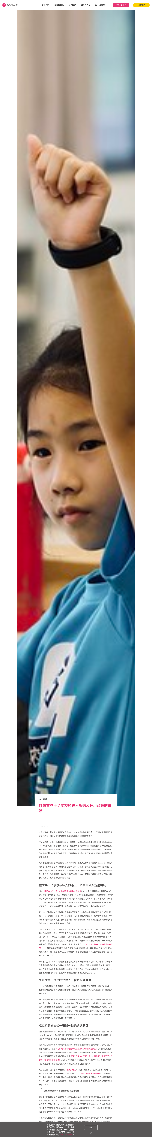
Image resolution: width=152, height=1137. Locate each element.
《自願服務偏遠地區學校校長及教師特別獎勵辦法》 (76, 1049)
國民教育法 (71, 1070)
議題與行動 (59, 5)
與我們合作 (85, 5)
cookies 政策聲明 (66, 1135)
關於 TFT (46, 5)
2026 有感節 (100, 5)
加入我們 (72, 5)
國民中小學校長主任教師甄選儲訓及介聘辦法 (62, 891)
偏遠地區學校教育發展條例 (89, 1073)
